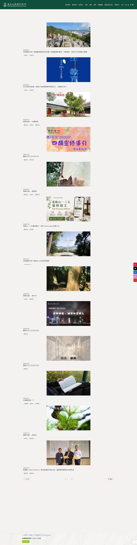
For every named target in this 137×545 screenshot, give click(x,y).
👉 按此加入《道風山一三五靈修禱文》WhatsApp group (36, 535)
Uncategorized (27, 264)
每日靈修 (31, 229)
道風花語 (37, 125)
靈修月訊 (31, 159)
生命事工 (26, 55)
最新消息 (26, 125)
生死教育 (31, 55)
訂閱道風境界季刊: (27, 538)
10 (71, 479)
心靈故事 (26, 403)
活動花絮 (31, 473)
